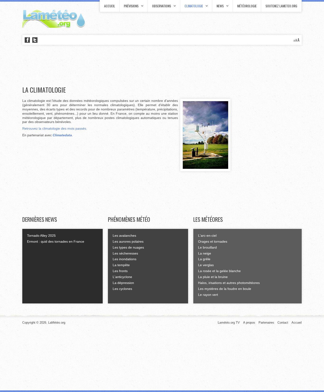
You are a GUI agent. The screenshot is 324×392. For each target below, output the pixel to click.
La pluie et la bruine (213, 277)
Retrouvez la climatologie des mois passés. (54, 128)
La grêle (204, 259)
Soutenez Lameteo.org (281, 5)
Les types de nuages (128, 247)
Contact (283, 322)
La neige (204, 253)
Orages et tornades (212, 241)
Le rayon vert (208, 295)
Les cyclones (122, 289)
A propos (249, 322)
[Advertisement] (108, 65)
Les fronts (120, 271)
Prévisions (131, 5)
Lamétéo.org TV (229, 322)
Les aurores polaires (128, 241)
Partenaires (266, 322)
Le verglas (206, 265)
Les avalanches (124, 235)
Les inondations (124, 259)
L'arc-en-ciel (207, 235)
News (220, 5)
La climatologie (44, 89)
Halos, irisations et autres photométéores (229, 283)
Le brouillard (207, 247)
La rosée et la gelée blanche (219, 271)
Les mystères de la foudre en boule (224, 289)
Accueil (109, 5)
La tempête (121, 265)
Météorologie (247, 5)
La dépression (123, 283)
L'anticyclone (122, 277)
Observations (161, 5)
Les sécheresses (125, 253)
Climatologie (194, 5)
